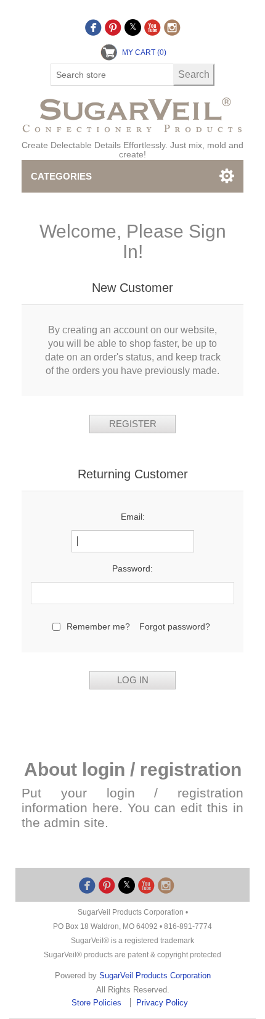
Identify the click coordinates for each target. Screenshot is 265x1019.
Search (194, 74)
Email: (133, 517)
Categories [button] (61, 176)
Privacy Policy (162, 1002)
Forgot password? (174, 626)
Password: (132, 568)
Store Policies (97, 1002)
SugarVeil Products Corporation (155, 975)
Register (133, 423)
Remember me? (98, 626)
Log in (133, 680)
